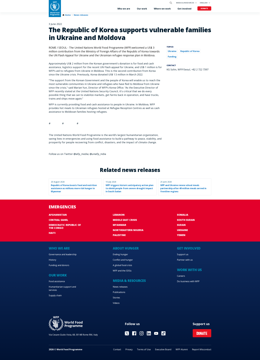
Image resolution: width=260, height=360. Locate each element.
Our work (142, 8)
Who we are (123, 8)
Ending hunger (120, 254)
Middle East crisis (125, 219)
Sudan (181, 225)
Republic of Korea (189, 51)
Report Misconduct (201, 349)
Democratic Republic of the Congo (65, 226)
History (52, 259)
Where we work (162, 8)
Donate (204, 8)
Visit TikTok (163, 333)
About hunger (126, 248)
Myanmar (119, 225)
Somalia (182, 214)
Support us (182, 254)
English (203, 3)
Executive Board (163, 349)
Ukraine (172, 51)
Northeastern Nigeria (128, 230)
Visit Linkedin (149, 333)
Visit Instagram (141, 333)
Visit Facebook (134, 333)
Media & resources (185, 3)
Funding (172, 56)
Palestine (119, 235)
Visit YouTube (156, 333)
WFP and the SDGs (122, 270)
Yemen (181, 235)
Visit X (127, 333)
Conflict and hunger (123, 259)
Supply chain (55, 295)
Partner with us (185, 259)
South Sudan (186, 219)
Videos (116, 303)
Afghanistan (58, 214)
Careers (181, 275)
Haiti (52, 232)
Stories (116, 297)
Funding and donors (59, 265)
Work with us (189, 270)
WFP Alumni (182, 349)
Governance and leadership (63, 254)
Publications (119, 292)
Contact (117, 349)
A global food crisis (122, 265)
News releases (81, 15)
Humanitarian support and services (62, 288)
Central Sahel (58, 219)
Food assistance (57, 281)
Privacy (129, 349)
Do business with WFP (188, 281)
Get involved (184, 8)
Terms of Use (144, 349)
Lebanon (119, 214)
